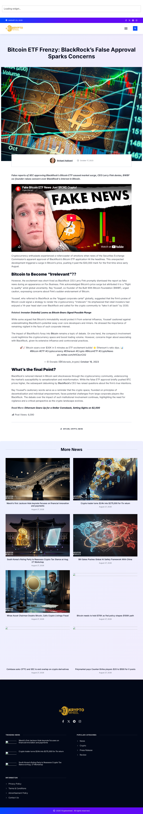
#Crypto (80, 351)
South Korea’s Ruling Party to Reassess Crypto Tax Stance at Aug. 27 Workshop (38, 560)
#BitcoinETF (91, 351)
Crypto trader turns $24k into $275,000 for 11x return (105, 503)
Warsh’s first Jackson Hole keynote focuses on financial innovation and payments (38, 504)
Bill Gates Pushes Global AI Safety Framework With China (105, 559)
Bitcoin (55, 333)
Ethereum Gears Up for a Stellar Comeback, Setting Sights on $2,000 (62, 407)
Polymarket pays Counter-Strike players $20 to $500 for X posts (105, 669)
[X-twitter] (129, 20)
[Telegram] (133, 20)
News (80, 429)
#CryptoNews (106, 351)
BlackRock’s (64, 383)
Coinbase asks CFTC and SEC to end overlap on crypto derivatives (38, 669)
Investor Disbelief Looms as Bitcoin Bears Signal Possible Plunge (56, 312)
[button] (125, 28)
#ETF (42, 351)
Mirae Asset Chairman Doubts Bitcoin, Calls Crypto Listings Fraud (38, 615)
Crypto (74, 429)
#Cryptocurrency (54, 351)
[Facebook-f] (126, 20)
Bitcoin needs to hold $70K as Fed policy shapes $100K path (105, 615)
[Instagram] (136, 20)
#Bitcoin (34, 351)
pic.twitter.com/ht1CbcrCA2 (71, 354)
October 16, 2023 (89, 361)
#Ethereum (69, 351)
